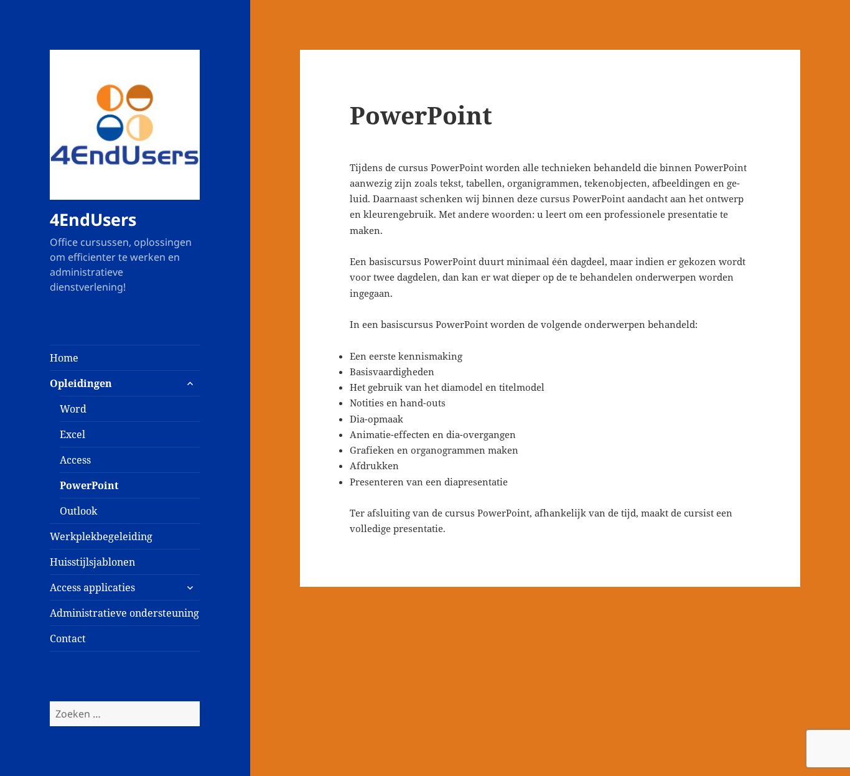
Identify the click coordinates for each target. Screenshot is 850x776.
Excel (72, 434)
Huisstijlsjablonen (92, 562)
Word (73, 409)
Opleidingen (81, 383)
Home (64, 358)
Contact (68, 638)
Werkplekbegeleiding (101, 536)
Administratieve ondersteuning (124, 613)
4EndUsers (93, 219)
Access (75, 460)
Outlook (78, 511)
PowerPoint (89, 485)
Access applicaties (92, 587)
